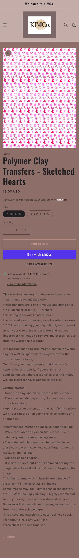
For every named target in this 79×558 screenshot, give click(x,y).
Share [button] (11, 536)
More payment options (39, 263)
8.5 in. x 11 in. (40, 213)
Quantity (8, 222)
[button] (5, 25)
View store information (22, 284)
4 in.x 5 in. (14, 213)
